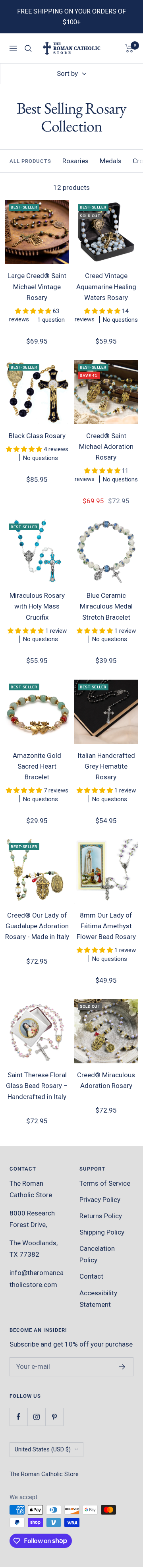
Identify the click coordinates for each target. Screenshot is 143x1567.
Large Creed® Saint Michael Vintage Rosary (37, 286)
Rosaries (75, 161)
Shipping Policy (101, 1232)
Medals (111, 161)
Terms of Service (104, 1183)
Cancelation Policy (97, 1254)
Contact (91, 1276)
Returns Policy (100, 1216)
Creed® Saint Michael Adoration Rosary (106, 446)
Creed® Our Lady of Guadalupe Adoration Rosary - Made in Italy (37, 926)
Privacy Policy (99, 1200)
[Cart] (129, 48)
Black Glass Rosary (37, 436)
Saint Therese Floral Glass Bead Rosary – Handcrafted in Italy (37, 1085)
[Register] (122, 1367)
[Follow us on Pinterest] (54, 1417)
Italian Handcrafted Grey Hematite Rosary (106, 766)
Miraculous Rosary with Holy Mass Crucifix (37, 606)
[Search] (28, 48)
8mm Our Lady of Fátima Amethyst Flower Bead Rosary (106, 926)
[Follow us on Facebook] (18, 1417)
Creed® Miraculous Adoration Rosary (106, 1080)
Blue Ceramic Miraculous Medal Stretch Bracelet (106, 606)
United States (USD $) (43, 1449)
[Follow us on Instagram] (36, 1417)
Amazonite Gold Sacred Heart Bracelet (37, 766)
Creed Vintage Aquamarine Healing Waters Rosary (106, 286)
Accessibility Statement (98, 1298)
